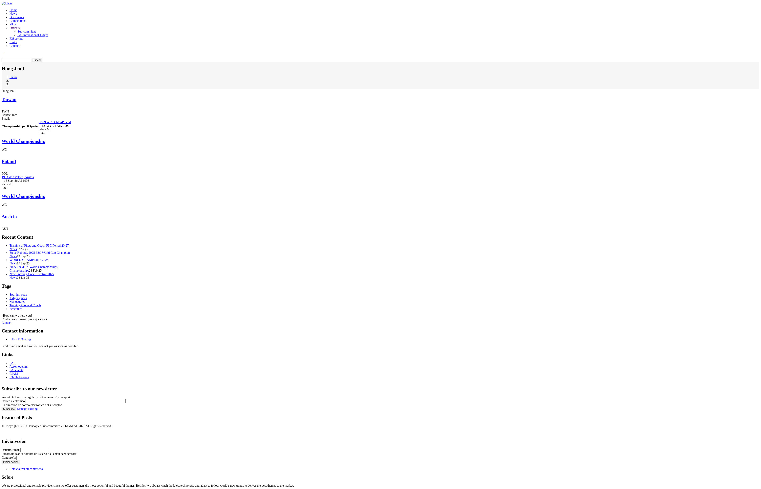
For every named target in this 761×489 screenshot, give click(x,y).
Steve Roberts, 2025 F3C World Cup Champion (40, 252)
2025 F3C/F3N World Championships (33, 267)
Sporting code (18, 294)
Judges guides (18, 298)
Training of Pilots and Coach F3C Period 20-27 (39, 245)
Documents (17, 17)
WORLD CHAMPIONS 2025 (29, 259)
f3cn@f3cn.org (21, 339)
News (13, 13)
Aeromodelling (19, 366)
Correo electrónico (13, 401)
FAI (12, 363)
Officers (15, 28)
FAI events (16, 370)
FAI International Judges (32, 35)
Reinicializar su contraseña (26, 469)
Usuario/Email (11, 450)
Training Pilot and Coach (25, 305)
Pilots (13, 24)
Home (13, 10)
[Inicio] (7, 3)
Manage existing (27, 408)
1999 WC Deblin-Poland (55, 122)
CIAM (14, 373)
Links (13, 42)
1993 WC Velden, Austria (18, 177)
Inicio (13, 77)
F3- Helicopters (19, 377)
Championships (19, 270)
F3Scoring (16, 38)
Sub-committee (26, 31)
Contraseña (9, 457)
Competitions (18, 20)
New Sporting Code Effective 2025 (32, 274)
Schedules (16, 308)
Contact (14, 45)
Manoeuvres (17, 301)
